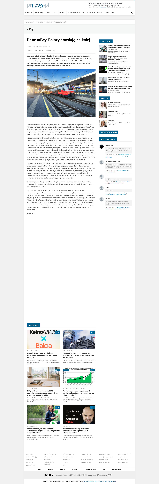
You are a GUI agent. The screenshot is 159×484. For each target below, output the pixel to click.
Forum (99, 13)
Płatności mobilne (39, 50)
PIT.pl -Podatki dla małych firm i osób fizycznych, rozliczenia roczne (65, 474)
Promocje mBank (122, 457)
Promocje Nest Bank (123, 462)
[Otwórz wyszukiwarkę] (132, 12)
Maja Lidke (111, 121)
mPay (30, 29)
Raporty (28, 13)
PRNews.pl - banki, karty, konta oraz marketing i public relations (82, 474)
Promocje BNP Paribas (86, 457)
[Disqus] (61, 246)
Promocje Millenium (104, 462)
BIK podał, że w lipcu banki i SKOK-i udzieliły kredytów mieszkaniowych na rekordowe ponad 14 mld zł (42, 393)
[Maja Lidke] (103, 123)
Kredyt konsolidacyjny (31, 457)
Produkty (51, 13)
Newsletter (109, 13)
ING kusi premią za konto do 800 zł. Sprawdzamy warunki (119, 78)
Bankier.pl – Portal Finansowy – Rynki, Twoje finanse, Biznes (59, 474)
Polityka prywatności (110, 481)
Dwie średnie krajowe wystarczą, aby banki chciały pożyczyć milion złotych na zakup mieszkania (78, 393)
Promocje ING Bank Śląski (124, 454)
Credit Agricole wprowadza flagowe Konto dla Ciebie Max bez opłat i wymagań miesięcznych (118, 156)
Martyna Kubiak (113, 112)
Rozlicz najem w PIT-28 (68, 454)
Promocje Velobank (123, 459)
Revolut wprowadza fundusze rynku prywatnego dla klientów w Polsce (118, 182)
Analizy (62, 13)
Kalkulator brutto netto (50, 454)
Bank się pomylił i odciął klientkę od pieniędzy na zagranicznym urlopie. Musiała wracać (119, 47)
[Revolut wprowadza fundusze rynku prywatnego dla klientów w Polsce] (102, 176)
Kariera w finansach (76, 13)
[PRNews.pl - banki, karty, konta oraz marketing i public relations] (37, 5)
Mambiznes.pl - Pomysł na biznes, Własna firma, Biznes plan (92, 474)
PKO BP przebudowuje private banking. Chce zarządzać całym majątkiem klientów (117, 58)
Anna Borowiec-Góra (114, 102)
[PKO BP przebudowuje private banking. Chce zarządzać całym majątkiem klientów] (103, 59)
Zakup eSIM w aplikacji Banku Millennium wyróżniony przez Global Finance (118, 193)
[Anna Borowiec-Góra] (103, 105)
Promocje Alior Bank (104, 454)
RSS (104, 469)
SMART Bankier (29, 454)
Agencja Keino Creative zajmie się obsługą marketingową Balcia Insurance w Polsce (43, 355)
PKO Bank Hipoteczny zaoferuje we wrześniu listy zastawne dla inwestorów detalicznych (78, 355)
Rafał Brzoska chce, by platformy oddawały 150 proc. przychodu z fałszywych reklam (76, 431)
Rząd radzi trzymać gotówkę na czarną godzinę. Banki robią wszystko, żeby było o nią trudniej (120, 88)
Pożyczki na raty (30, 459)
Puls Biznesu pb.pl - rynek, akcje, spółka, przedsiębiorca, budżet (110, 474)
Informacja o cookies (97, 481)
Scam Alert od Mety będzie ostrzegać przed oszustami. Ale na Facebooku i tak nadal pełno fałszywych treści (119, 68)
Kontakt (50, 469)
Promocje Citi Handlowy (87, 459)
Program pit (65, 462)
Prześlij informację (90, 469)
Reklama (62, 469)
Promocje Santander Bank (106, 457)
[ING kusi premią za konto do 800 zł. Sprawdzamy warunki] (103, 80)
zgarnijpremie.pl (116, 469)
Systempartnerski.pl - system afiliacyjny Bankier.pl (72, 474)
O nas (39, 469)
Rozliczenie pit (66, 459)
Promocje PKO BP (103, 459)
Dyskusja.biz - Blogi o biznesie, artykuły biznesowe (102, 474)
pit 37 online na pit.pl (68, 457)
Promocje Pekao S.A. (86, 454)
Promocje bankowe (86, 462)
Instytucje (39, 13)
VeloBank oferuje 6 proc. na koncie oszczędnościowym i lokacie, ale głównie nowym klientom (43, 431)
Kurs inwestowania (30, 465)
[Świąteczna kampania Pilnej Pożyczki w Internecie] (102, 162)
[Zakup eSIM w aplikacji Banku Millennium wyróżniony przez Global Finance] (102, 188)
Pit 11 (64, 465)
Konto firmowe (29, 462)
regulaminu (87, 481)
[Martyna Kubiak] (103, 114)
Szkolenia (91, 13)
